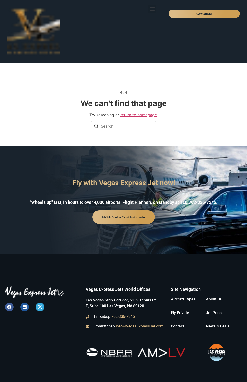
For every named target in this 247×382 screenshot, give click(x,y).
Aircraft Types (183, 299)
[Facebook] (9, 307)
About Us (214, 299)
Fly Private (180, 312)
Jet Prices (214, 312)
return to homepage (138, 114)
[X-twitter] (40, 307)
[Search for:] (123, 126)
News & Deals (218, 326)
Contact (177, 326)
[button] (152, 9)
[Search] (96, 127)
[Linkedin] (24, 307)
